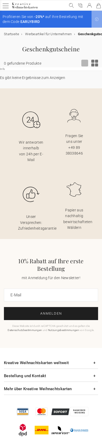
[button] (97, 19)
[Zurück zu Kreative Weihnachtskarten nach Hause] (24, 8)
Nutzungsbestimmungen (63, 330)
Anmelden (51, 313)
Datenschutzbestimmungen (25, 330)
